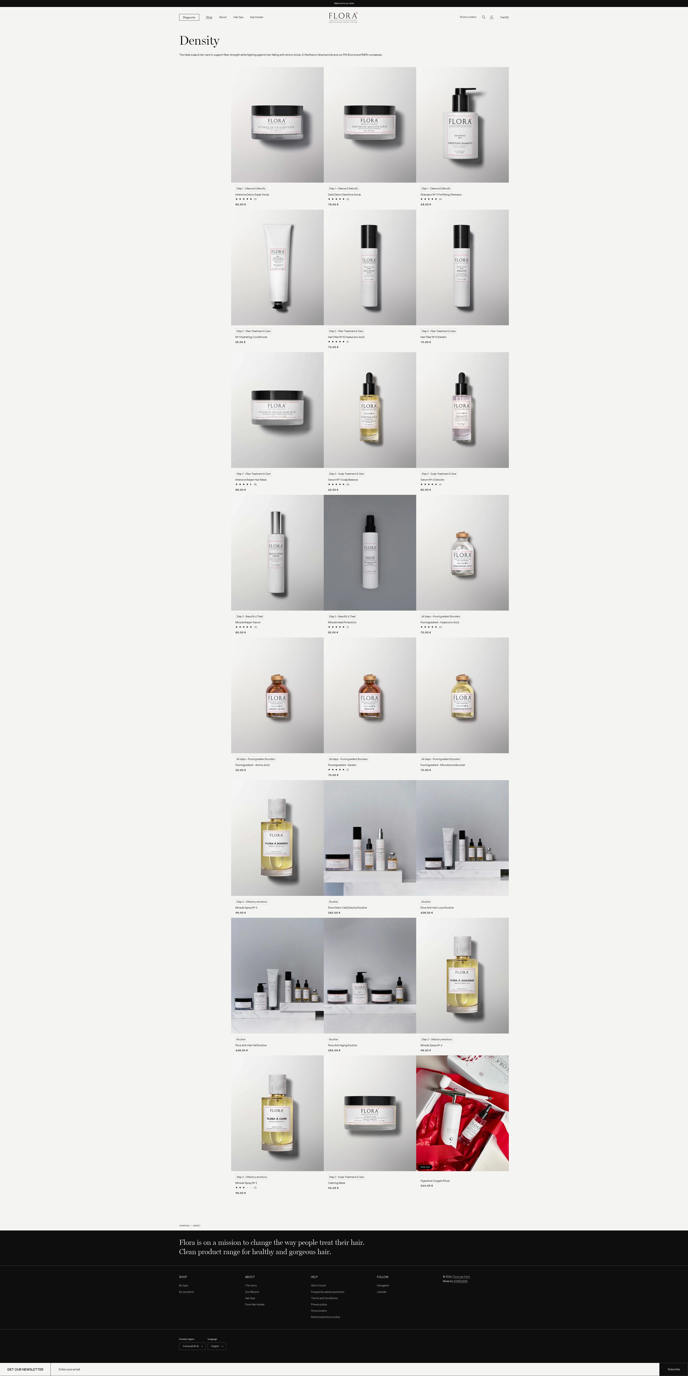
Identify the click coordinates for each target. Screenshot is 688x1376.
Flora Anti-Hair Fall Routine (251, 1045)
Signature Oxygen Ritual (435, 1180)
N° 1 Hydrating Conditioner (251, 337)
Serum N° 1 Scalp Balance (343, 479)
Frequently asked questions (327, 1291)
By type (183, 1285)
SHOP (183, 1277)
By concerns (186, 1291)
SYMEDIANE (461, 1281)
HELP (314, 1277)
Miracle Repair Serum (248, 622)
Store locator (319, 1310)
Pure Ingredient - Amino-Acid (252, 765)
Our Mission (252, 1291)
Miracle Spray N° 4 (431, 1045)
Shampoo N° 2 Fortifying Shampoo (441, 194)
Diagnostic (189, 17)
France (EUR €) (191, 1346)
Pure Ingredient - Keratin (342, 765)
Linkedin (382, 1291)
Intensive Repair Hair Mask (251, 479)
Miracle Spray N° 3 (246, 907)
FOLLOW (382, 1277)
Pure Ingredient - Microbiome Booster (443, 765)
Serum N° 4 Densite (432, 479)
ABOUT (250, 1277)
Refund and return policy (325, 1316)
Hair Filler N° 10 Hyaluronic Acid (346, 337)
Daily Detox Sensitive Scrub (344, 194)
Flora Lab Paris (461, 1276)
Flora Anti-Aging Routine (342, 1045)
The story (251, 1285)
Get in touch (318, 1285)
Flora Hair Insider (255, 1304)
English (215, 1346)
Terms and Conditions (324, 1298)
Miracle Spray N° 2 (246, 1183)
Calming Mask (336, 1183)
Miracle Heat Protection (342, 622)
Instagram (383, 1285)
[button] (209, 17)
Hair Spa (250, 1298)
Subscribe (674, 1369)
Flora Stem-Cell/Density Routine (347, 907)
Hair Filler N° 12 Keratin (433, 337)
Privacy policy (319, 1304)
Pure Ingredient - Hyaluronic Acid (440, 622)
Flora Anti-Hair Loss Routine (437, 907)
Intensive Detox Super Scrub (252, 194)
